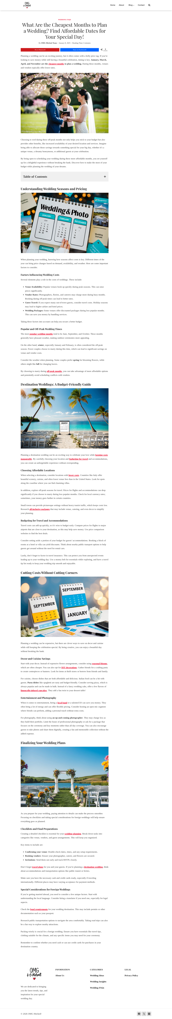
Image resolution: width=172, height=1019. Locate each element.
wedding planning (72, 833)
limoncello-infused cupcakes (34, 690)
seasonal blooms (99, 663)
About (121, 5)
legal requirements (39, 909)
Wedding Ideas (97, 975)
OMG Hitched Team (49, 43)
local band (62, 702)
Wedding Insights (98, 981)
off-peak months (54, 371)
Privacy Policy (131, 975)
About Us (59, 975)
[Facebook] (139, 1014)
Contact (141, 5)
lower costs (74, 475)
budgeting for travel (78, 459)
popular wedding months (41, 334)
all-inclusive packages (39, 509)
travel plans (37, 867)
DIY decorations (69, 667)
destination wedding (93, 867)
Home (112, 5)
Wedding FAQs (64, 19)
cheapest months (56, 64)
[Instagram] (149, 1014)
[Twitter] (144, 1014)
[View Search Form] (149, 5)
